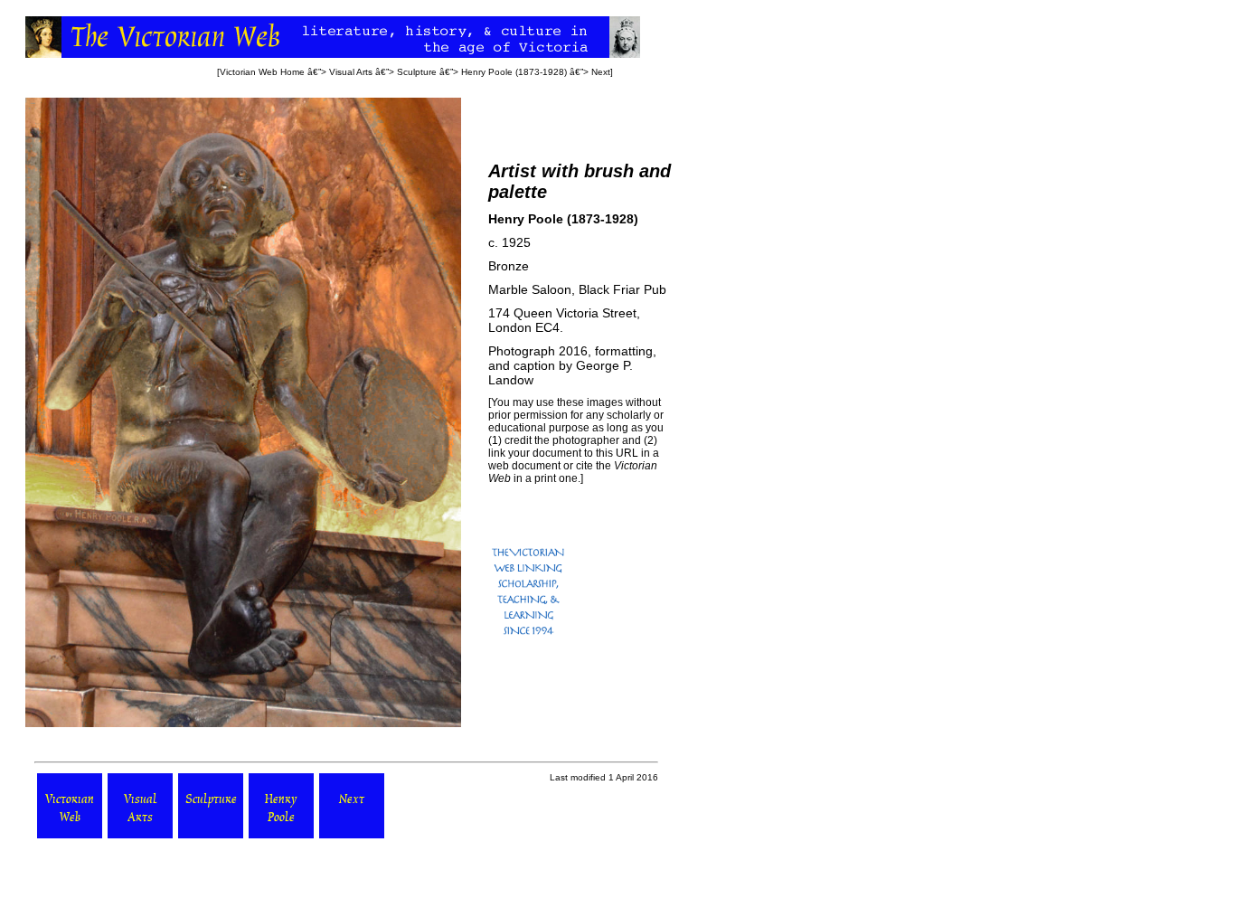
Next (600, 72)
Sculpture (417, 72)
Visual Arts (350, 72)
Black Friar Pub (622, 289)
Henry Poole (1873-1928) (514, 72)
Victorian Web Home (262, 72)
